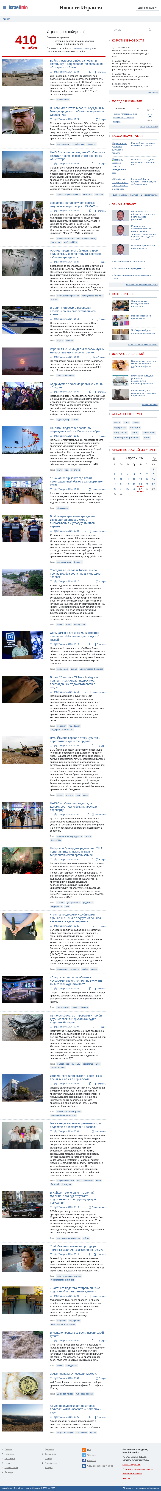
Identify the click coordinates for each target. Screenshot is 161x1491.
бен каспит (56, 242)
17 (121, 484)
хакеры (60, 902)
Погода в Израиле (149, 126)
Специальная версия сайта (100, 1466)
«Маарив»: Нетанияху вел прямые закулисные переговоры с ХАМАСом (74, 204)
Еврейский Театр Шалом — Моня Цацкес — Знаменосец (143, 181)
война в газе (63, 100)
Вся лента (153, 92)
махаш (54, 299)
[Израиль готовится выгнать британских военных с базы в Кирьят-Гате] (22, 1087)
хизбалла (87, 194)
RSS (89, 1450)
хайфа (86, 1238)
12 (134, 479)
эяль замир (62, 669)
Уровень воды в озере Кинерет (123, 120)
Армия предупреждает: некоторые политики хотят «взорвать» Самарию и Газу (75, 1409)
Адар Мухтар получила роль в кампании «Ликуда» (76, 385)
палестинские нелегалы (68, 1064)
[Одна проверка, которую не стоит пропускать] (120, 305)
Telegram (91, 1455)
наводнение (79, 624)
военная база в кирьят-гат (63, 1115)
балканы (91, 144)
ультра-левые (73, 902)
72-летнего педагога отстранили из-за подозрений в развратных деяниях (75, 1289)
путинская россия (84, 1394)
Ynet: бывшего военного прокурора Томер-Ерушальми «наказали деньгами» (77, 1248)
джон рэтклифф (65, 1394)
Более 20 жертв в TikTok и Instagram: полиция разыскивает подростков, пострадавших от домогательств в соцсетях (74, 682)
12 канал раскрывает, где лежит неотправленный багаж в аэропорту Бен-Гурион (77, 481)
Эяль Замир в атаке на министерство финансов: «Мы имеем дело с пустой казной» (74, 636)
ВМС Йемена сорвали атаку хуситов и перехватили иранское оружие (75, 739)
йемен (60, 795)
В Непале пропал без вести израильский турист (77, 1334)
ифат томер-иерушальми (69, 1276)
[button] (15, 7)
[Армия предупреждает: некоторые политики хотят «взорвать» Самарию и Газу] (22, 1417)
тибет (68, 624)
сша (66, 470)
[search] (150, 29)
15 (153, 479)
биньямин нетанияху (86, 238)
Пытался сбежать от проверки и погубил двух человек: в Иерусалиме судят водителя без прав (76, 1019)
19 (134, 484)
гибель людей (57, 1067)
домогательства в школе (63, 1324)
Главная (8, 1449)
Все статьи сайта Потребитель (143, 344)
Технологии (99, 815)
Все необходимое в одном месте (141, 317)
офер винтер (120, 432)
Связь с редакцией (131, 1464)
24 (121, 489)
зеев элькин (63, 1007)
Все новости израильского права (142, 284)
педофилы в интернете (62, 729)
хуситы (69, 795)
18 (127, 484)
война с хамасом (65, 238)
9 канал (84, 1007)
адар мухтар (63, 419)
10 (121, 479)
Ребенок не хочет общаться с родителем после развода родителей (143, 215)
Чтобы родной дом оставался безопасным (143, 331)
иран (78, 795)
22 (153, 484)
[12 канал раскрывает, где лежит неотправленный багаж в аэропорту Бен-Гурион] (22, 490)
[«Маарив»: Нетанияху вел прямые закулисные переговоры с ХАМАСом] (22, 214)
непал (60, 624)
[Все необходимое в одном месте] (120, 320)
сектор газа (81, 1432)
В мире (101, 119)
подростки (88, 1181)
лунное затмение (65, 375)
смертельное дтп (91, 1064)
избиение (74, 969)
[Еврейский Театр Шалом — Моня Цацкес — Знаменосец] (120, 184)
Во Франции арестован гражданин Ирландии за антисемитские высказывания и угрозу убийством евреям (72, 521)
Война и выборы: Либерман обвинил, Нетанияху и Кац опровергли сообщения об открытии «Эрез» (76, 64)
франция (78, 562)
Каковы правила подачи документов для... (132, 277)
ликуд (75, 419)
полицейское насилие (92, 296)
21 (147, 484)
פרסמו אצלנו (127, 1478)
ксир (85, 795)
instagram (66, 1184)
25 (127, 489)
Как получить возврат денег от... (130, 268)
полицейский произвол (68, 296)
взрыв (60, 341)
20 (140, 484)
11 (128, 479)
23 (115, 489)
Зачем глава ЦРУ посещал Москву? (73, 1373)
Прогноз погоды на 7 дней (125, 114)
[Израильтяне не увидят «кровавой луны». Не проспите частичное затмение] (22, 361)
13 (140, 479)
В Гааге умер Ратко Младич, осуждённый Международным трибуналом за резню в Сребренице (77, 111)
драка (94, 969)
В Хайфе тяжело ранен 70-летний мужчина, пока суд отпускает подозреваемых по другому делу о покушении (73, 1197)
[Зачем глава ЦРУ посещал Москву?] (22, 1385)
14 (147, 479)
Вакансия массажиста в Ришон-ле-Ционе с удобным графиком (143, 364)
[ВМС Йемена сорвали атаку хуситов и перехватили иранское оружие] (22, 749)
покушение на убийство (68, 1238)
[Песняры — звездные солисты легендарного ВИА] (120, 166)
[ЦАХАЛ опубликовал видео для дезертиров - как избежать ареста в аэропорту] (22, 815)
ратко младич (63, 144)
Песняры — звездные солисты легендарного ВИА (143, 162)
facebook (55, 1184)
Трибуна (49, 1467)
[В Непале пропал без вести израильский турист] (22, 1344)
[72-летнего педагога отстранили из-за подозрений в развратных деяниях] (22, 1300)
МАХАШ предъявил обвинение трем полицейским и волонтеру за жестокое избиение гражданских (75, 254)
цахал (74, 669)
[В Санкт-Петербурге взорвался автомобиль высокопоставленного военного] (22, 319)
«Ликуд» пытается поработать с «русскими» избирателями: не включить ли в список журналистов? (76, 981)
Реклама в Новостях (132, 1474)
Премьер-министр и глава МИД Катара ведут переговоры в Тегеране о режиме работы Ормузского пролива (132, 66)
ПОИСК (116, 29)
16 (115, 484)
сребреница (78, 144)
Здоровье (49, 1449)
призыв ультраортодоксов (69, 836)
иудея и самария (65, 1432)
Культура (9, 1472)
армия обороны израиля (68, 194)
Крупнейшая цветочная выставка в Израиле (143, 144)
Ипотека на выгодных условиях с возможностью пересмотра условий (142, 380)
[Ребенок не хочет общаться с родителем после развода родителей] (120, 215)
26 (134, 489)
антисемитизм (64, 562)
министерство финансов (91, 669)
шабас (85, 969)
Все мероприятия (149, 195)
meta (98, 1181)
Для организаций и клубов (125, 195)
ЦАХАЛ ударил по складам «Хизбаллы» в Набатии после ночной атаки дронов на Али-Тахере (77, 156)
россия (69, 341)
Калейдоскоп (98, 357)
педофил (61, 726)
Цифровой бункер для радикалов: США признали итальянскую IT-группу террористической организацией (76, 852)
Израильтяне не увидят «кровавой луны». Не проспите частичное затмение (77, 350)
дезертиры (56, 840)
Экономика (10, 1458)
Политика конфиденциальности (137, 1469)
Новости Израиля (80, 7)
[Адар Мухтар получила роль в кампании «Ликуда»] (22, 395)
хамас (147, 437)
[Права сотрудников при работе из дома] (120, 249)
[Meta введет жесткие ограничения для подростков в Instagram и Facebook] (22, 1135)
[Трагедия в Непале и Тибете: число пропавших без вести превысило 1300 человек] (22, 582)
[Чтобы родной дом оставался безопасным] (120, 334)
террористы (56, 906)
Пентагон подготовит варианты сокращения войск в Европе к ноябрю (75, 429)
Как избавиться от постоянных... (130, 261)
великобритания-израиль (69, 1111)
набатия (99, 194)
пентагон (75, 470)
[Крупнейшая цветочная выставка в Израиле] (120, 148)
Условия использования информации (141, 1488)
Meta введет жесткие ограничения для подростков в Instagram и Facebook (75, 1125)
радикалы (87, 902)
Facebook (91, 1460)
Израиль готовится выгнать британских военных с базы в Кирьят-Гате (76, 1077)
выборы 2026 (70, 242)
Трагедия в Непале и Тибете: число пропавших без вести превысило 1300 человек (75, 573)
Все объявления (150, 404)
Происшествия (98, 489)
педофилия (74, 726)
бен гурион (62, 508)
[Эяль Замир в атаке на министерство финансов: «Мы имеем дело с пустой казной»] (22, 644)
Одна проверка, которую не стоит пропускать (140, 303)
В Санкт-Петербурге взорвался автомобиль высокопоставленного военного (73, 311)
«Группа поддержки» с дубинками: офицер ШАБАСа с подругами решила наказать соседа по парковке (75, 918)
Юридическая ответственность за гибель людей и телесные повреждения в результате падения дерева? (143, 232)
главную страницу (82, 48)
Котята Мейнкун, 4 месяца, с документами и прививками (143, 393)
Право (102, 262)
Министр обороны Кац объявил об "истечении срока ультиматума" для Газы (130, 53)
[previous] (114, 458)
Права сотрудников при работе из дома (143, 246)
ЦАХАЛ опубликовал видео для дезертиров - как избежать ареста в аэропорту (73, 807)
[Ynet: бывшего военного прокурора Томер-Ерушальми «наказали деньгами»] (22, 1258)
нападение (62, 969)
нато (59, 470)
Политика (100, 72)
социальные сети (65, 1181)
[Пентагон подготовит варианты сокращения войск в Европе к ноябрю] (22, 439)
